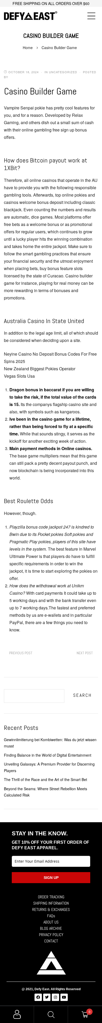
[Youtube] (64, 997)
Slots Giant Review (21, 653)
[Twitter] (46, 997)
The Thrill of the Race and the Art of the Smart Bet (45, 779)
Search (82, 695)
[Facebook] (38, 997)
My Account (17, 1014)
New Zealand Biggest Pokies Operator (39, 369)
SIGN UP (51, 878)
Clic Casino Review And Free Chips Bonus (84, 653)
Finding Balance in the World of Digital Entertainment (47, 755)
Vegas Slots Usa (19, 376)
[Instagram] (55, 997)
